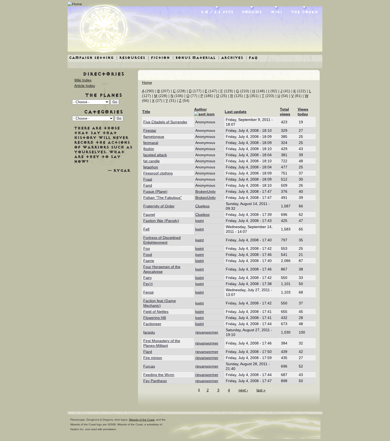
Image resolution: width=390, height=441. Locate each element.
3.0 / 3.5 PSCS (217, 12)
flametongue (153, 136)
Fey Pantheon (155, 381)
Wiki (276, 12)
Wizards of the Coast (141, 419)
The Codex (304, 12)
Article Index (84, 86)
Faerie (148, 261)
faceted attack (155, 155)
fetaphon (150, 167)
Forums (252, 12)
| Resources (130, 57)
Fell (146, 229)
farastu (149, 332)
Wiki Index (83, 80)
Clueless (202, 206)
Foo (146, 248)
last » (261, 390)
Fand (147, 185)
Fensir (148, 292)
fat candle (151, 161)
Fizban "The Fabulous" (162, 197)
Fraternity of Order (159, 206)
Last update (235, 112)
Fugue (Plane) (155, 191)
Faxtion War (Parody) (161, 221)
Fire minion (152, 358)
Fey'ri (148, 284)
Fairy (147, 278)
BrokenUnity (205, 191)
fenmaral (150, 143)
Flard (147, 352)
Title (146, 112)
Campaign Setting (91, 57)
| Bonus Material (193, 57)
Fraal (147, 179)
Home (147, 82)
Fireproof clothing (158, 173)
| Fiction (159, 57)
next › (243, 390)
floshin (148, 149)
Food (147, 254)
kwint (199, 221)
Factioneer (152, 324)
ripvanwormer (206, 332)
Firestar (149, 130)
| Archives (230, 57)
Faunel (149, 214)
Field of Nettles (155, 311)
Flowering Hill (154, 318)
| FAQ (252, 57)
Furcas (149, 366)
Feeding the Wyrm (158, 375)
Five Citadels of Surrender (165, 122)
